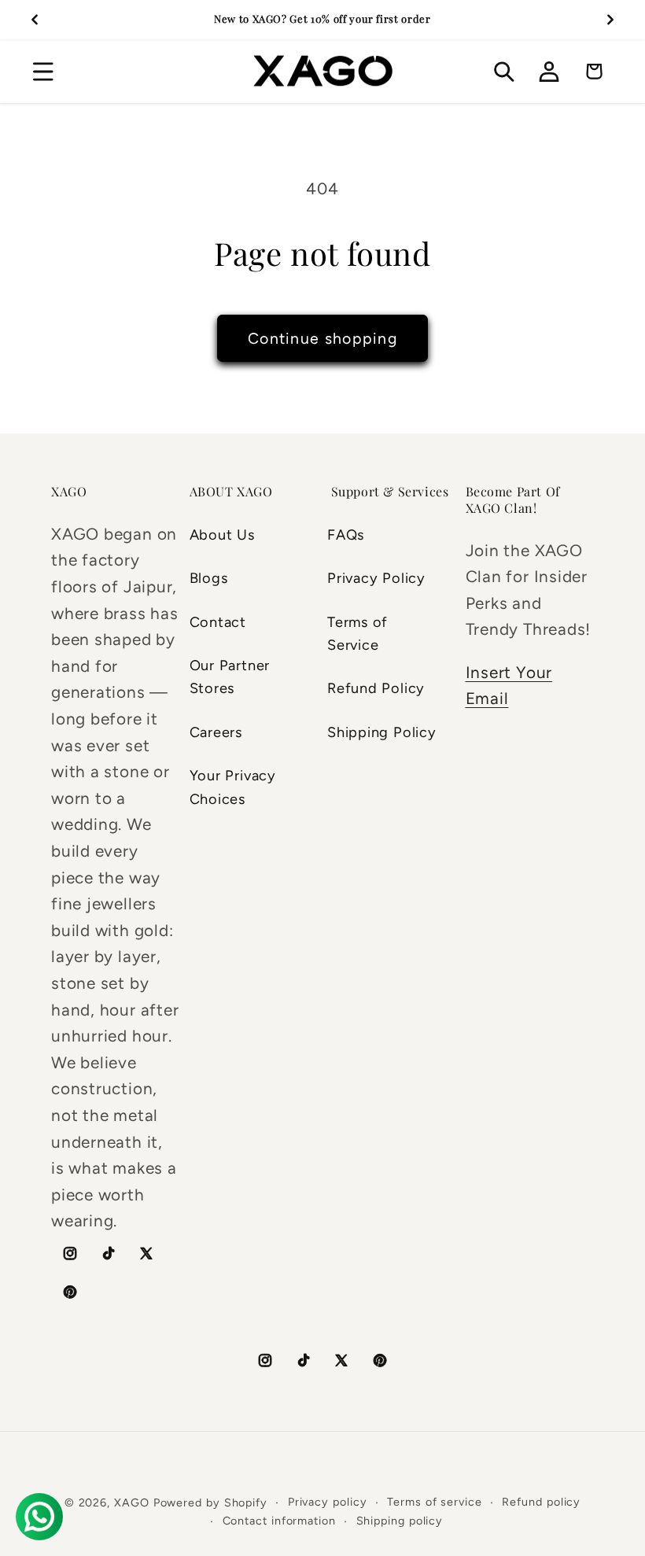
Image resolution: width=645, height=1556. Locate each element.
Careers (216, 732)
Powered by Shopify (210, 1502)
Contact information (279, 1521)
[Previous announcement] (34, 19)
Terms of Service (357, 634)
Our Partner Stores (230, 677)
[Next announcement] (610, 19)
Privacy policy (327, 1502)
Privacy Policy (376, 578)
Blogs (209, 578)
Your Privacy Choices (233, 787)
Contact (218, 622)
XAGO (131, 1502)
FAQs (345, 535)
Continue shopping (322, 338)
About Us (222, 535)
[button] (42, 71)
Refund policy (541, 1502)
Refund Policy (376, 688)
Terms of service (434, 1502)
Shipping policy (400, 1521)
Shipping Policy (382, 732)
